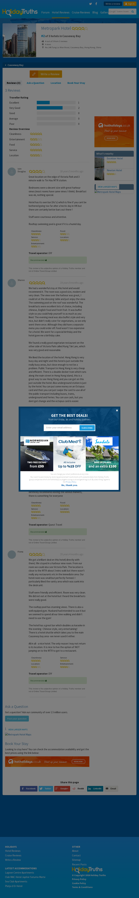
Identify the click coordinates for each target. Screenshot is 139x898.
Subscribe (87, 427)
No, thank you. (69, 485)
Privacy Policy (71, 482)
